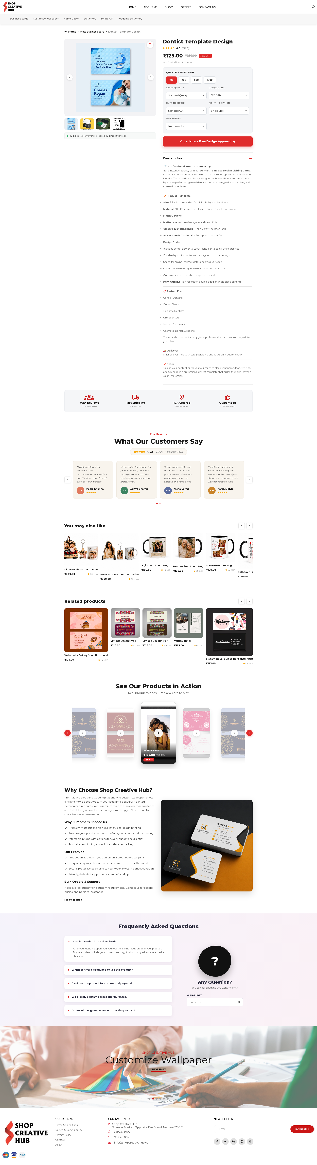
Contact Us (207, 7)
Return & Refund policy (68, 1129)
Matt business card (92, 31)
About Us (150, 7)
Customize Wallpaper (46, 18)
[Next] (151, 77)
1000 (210, 79)
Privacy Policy (63, 1134)
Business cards (19, 18)
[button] (149, 1099)
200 (183, 79)
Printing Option (219, 103)
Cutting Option (176, 103)
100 (171, 79)
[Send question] (239, 1002)
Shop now (158, 1089)
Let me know (194, 995)
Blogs (169, 7)
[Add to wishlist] (150, 44)
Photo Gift (107, 18)
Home (132, 7)
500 (196, 79)
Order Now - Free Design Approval (205, 141)
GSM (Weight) (217, 87)
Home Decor (71, 18)
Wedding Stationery (130, 18)
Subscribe (302, 1129)
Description (172, 158)
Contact (60, 1139)
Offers (186, 7)
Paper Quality (175, 87)
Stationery (90, 18)
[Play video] (82, 732)
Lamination (173, 118)
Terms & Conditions (66, 1125)
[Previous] (70, 77)
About (58, 1144)
